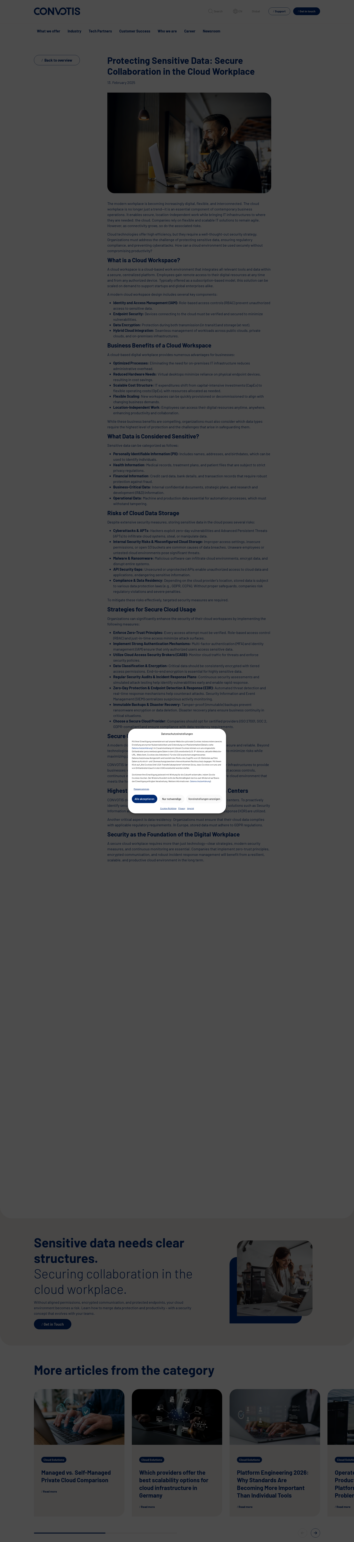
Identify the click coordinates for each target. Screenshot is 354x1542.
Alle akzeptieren (144, 799)
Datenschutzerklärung (142, 747)
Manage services (141, 788)
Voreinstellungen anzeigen (204, 799)
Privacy (181, 808)
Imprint (190, 808)
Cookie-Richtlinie (168, 808)
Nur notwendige (171, 799)
